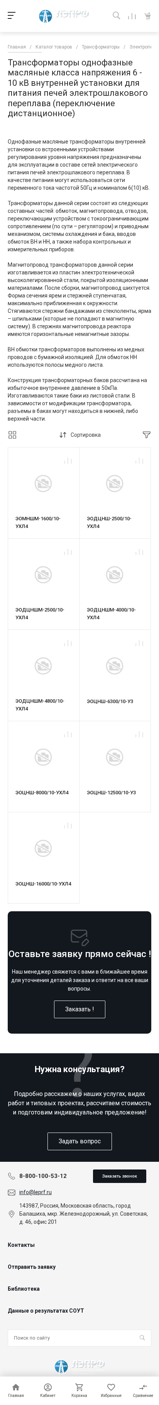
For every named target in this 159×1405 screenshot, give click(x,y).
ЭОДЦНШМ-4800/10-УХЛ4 (39, 705)
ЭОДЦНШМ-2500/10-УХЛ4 (39, 613)
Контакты (21, 1245)
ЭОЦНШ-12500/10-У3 (111, 792)
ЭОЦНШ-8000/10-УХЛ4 (41, 792)
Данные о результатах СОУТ (46, 1311)
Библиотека (24, 1289)
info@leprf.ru (35, 1192)
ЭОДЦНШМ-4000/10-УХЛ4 (111, 613)
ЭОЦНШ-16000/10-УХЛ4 (43, 884)
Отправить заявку (32, 1267)
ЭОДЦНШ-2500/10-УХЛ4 (109, 522)
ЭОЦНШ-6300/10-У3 (110, 701)
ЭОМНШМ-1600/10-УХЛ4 (38, 522)
